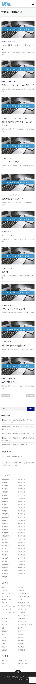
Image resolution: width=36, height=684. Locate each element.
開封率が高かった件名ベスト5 (16, 345)
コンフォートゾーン (24, 596)
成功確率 (21, 634)
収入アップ (5, 634)
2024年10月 (5, 498)
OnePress (10, 679)
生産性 (4, 644)
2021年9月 (5, 548)
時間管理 (21, 637)
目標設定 (21, 644)
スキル (20, 600)
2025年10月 (5, 479)
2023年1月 (21, 530)
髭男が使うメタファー (13, 198)
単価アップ (21, 631)
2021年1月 (5, 561)
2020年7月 (21, 567)
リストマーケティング (25, 625)
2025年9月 (21, 479)
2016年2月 (21, 574)
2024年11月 (22, 495)
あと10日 (6, 271)
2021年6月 (21, 552)
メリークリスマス (10, 161)
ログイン (4, 660)
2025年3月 (21, 489)
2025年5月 (21, 486)
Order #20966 (6, 456)
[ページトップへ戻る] (18, 672)
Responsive (21, 590)
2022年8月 (5, 539)
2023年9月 (21, 517)
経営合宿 (4, 647)
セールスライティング (22, 118)
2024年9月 (21, 498)
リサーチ (4, 625)
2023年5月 (21, 523)
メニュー (32, 4)
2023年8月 (5, 520)
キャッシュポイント (8, 593)
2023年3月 (21, 526)
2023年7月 (21, 520)
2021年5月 (5, 555)
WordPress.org (23, 663)
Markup (20, 587)
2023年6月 (5, 523)
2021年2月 (21, 558)
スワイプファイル (23, 603)
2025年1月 (21, 492)
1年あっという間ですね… (14, 308)
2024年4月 (5, 508)
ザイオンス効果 (6, 600)
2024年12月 (5, 495)
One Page (5, 590)
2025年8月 (5, 482)
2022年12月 (5, 533)
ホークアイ (7, 235)
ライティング (22, 622)
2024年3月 (21, 508)
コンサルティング (23, 593)
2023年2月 (5, 530)
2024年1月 (21, 511)
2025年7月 (21, 482)
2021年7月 (5, 552)
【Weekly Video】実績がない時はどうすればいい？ (18, 433)
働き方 (20, 628)
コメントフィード (7, 663)
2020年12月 (22, 561)
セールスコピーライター (8, 41)
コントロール (6, 596)
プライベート (22, 609)
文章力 (17, 195)
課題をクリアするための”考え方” (18, 85)
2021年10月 (22, 545)
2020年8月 (5, 567)
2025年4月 (5, 489)
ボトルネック (22, 612)
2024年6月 (5, 504)
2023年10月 (5, 517)
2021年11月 (5, 545)
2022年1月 (5, 542)
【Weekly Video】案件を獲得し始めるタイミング (17, 445)
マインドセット (23, 615)
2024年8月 (5, 501)
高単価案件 (21, 650)
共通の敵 (4, 631)
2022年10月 (5, 536)
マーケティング (23, 618)
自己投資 (4, 650)
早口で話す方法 (9, 382)
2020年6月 (5, 570)
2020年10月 (5, 564)
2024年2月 (5, 511)
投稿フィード (22, 660)
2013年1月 (5, 577)
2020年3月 (5, 574)
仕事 (3, 628)
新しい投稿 (30, 395)
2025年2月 (5, 492)
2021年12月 (22, 542)
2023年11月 (22, 514)
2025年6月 (5, 486)
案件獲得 (21, 640)
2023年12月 (5, 514)
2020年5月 (21, 570)
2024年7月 (21, 501)
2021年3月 (5, 558)
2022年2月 (21, 539)
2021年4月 (21, 555)
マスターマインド (7, 618)
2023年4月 (5, 526)
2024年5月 (21, 504)
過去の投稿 (5, 395)
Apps (3, 587)
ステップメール (6, 603)
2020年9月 (21, 564)
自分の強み (21, 647)
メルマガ (4, 622)
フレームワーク (6, 609)
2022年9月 (21, 536)
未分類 (4, 640)
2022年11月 (22, 533)
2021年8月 (21, 548)
